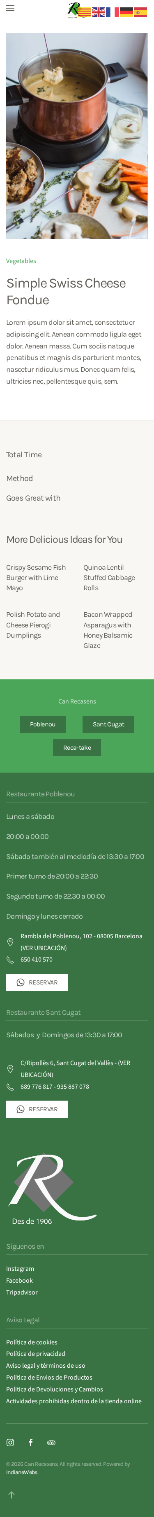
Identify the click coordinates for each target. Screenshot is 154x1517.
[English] (99, 11)
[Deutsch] (127, 11)
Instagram (20, 1268)
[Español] (141, 11)
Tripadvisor (22, 1292)
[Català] (85, 11)
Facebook (19, 1280)
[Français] (113, 11)
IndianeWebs (21, 1472)
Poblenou (43, 724)
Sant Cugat (108, 724)
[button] (10, 8)
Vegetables (21, 260)
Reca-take (77, 747)
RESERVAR (43, 982)
